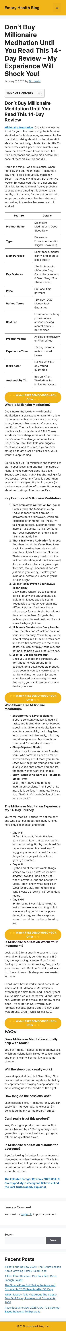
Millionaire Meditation (19, 127)
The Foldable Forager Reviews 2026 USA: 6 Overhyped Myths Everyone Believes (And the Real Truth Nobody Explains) (32, 1183)
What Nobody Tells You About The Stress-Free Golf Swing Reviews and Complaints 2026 (31, 1298)
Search (9, 1234)
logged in (26, 1214)
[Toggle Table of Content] (37, 93)
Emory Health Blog (22, 7)
